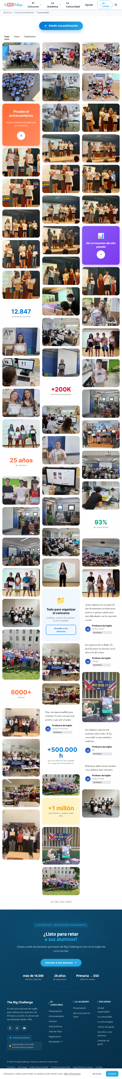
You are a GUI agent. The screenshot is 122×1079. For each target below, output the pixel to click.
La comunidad (105, 1016)
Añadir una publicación (63, 25)
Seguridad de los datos (83, 1067)
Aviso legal (22, 1067)
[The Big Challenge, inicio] (14, 5)
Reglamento (55, 1036)
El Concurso (33, 4)
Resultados (54, 1041)
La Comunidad (73, 4)
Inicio (9, 12)
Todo (6, 36)
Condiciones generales (61, 1067)
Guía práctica (55, 1026)
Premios (53, 1021)
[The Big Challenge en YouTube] (24, 1028)
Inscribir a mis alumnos (59, 962)
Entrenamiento (56, 1016)
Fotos (16, 36)
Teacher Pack (55, 1031)
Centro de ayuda (106, 1026)
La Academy (52, 4)
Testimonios (30, 36)
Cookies (99, 1067)
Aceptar (112, 1073)
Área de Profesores (24, 12)
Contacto (11, 1067)
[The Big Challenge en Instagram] (17, 1028)
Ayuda (89, 4)
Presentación (55, 1011)
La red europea (105, 1021)
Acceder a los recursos (61, 630)
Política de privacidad (38, 1067)
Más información (72, 1073)
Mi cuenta (105, 5)
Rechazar (97, 1073)
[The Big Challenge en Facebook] (10, 1028)
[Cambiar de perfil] (115, 4)
